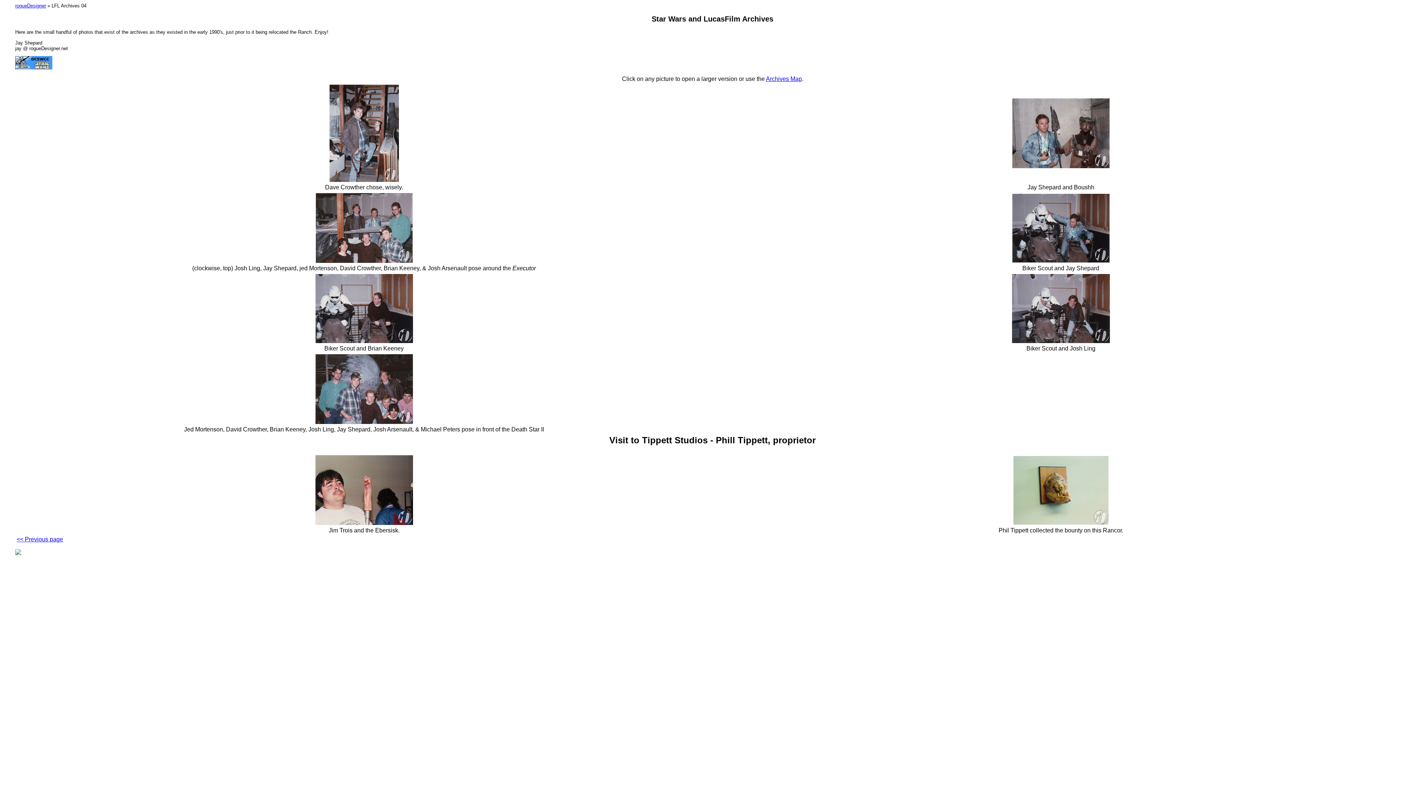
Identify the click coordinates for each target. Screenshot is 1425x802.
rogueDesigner (30, 6)
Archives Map (784, 79)
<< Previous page (40, 539)
